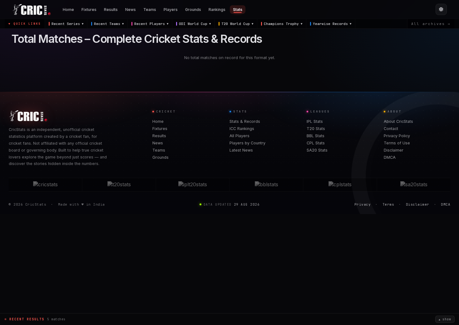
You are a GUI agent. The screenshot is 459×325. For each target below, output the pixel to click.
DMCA (390, 157)
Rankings (217, 9)
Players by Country (247, 143)
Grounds (193, 9)
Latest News (241, 150)
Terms (388, 204)
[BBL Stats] (266, 184)
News (130, 9)
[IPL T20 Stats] (193, 184)
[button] (66, 23)
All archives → (431, 24)
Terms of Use (397, 143)
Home (68, 9)
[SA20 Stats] (413, 184)
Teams (149, 9)
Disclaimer (393, 150)
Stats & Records (245, 121)
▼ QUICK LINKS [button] (24, 24)
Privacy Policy (397, 135)
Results (111, 9)
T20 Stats (316, 128)
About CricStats (398, 121)
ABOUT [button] (394, 111)
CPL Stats (316, 143)
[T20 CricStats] (119, 184)
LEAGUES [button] (320, 111)
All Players (239, 135)
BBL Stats (315, 135)
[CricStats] (45, 184)
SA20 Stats (317, 150)
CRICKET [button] (166, 111)
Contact (391, 128)
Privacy (362, 204)
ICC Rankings (242, 128)
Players (171, 9)
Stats (237, 9)
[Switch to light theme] (441, 9)
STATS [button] (240, 111)
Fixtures (88, 9)
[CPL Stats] (340, 184)
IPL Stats (315, 121)
